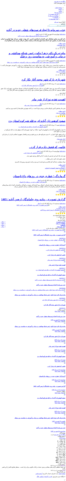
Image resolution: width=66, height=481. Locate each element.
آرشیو (60, 9)
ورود (60, 22)
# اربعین (63, 210)
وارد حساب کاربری (48, 473)
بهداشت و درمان (53, 16)
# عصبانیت (62, 168)
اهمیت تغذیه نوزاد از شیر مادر (48, 99)
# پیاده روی (47, 210)
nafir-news (62, 34)
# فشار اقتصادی (54, 168)
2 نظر (38, 151)
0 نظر (37, 34)
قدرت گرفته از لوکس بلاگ (44, 476)
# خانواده (47, 168)
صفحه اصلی (58, 7)
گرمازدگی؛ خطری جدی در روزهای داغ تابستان (39, 176)
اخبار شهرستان (53, 19)
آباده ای (63, 470)
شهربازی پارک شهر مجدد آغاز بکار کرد (43, 79)
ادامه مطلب (61, 43)
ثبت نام (56, 22)
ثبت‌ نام (56, 473)
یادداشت (55, 17)
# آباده (42, 210)
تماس (60, 11)
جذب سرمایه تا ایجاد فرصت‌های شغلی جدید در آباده (35, 30)
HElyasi (63, 465)
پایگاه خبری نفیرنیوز (59, 1)
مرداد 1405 (62, 438)
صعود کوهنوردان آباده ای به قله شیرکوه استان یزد (36, 120)
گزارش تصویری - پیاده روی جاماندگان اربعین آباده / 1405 (33, 199)
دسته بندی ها (58, 12)
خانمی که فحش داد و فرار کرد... (47, 147)
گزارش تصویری (53, 14)
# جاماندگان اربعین (55, 210)
